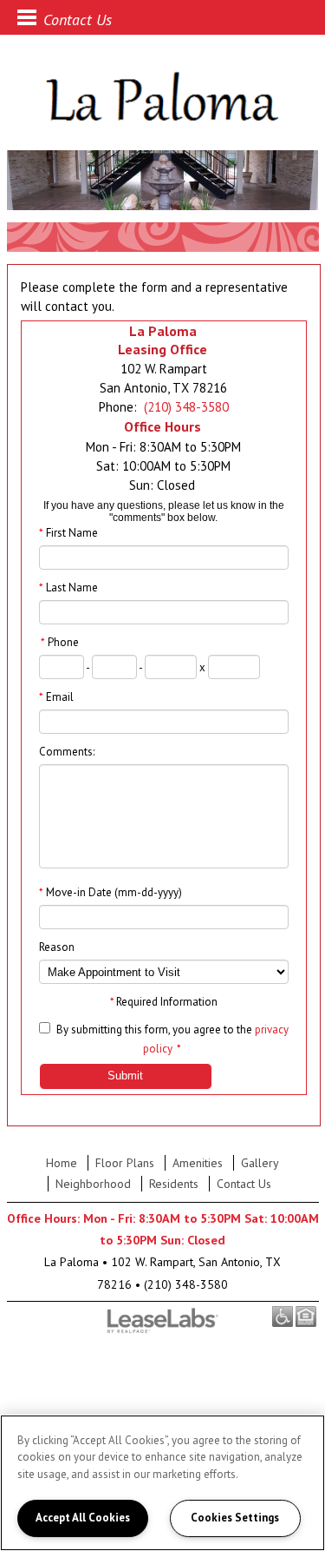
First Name (68, 532)
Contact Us (244, 1183)
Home (61, 1163)
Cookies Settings (235, 1517)
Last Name (68, 587)
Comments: (66, 751)
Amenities (197, 1163)
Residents (173, 1183)
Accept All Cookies (83, 1517)
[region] (162, 1483)
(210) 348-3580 (186, 407)
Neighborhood (93, 1183)
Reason (57, 947)
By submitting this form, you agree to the (154, 1029)
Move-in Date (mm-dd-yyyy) (110, 892)
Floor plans (124, 1163)
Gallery (260, 1163)
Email (56, 697)
